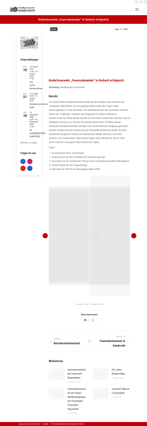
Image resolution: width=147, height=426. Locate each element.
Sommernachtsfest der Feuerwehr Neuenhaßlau (77, 373)
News (54, 29)
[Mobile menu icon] (137, 9)
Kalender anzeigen (28, 142)
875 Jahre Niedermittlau (118, 371)
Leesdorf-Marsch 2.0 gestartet (120, 391)
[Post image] (57, 374)
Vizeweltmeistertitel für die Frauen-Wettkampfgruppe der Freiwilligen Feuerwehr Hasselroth (77, 399)
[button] (45, 235)
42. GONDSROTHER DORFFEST (37, 133)
